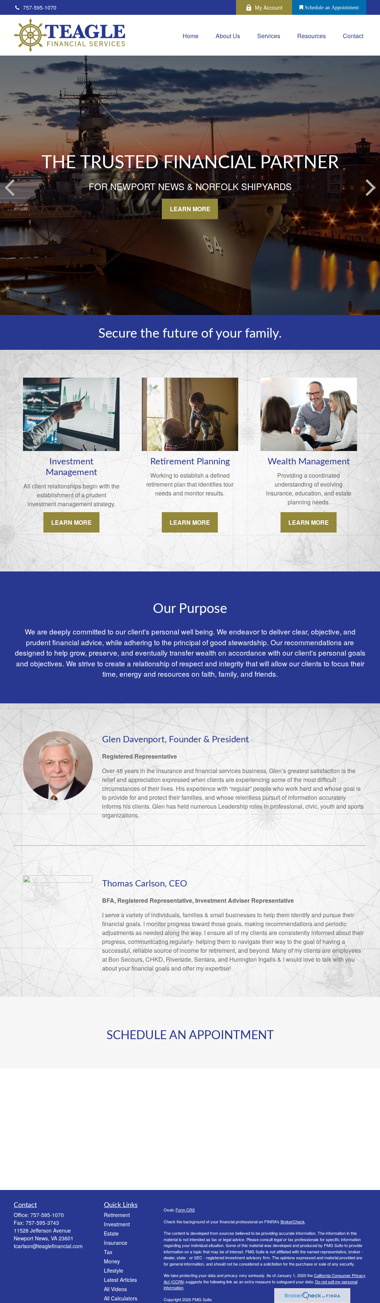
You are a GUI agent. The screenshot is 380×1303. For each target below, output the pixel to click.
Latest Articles (120, 1279)
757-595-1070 (39, 7)
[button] (191, 35)
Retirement (117, 1215)
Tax (108, 1252)
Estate (111, 1233)
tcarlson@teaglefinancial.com (48, 1246)
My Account (268, 7)
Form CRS (185, 1210)
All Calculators (120, 1298)
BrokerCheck (293, 1221)
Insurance (115, 1242)
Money (112, 1261)
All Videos (115, 1289)
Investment (117, 1224)
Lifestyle (113, 1270)
